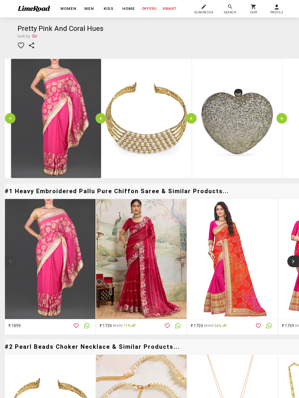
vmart (170, 8)
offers (149, 8)
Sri (34, 36)
